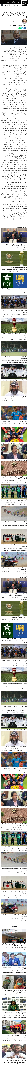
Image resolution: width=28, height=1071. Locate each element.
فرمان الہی (16, 1)
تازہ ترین (18, 5)
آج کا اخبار (13, 5)
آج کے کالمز (7, 5)
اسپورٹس (20, 25)
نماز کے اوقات (10, 1)
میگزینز (24, 25)
